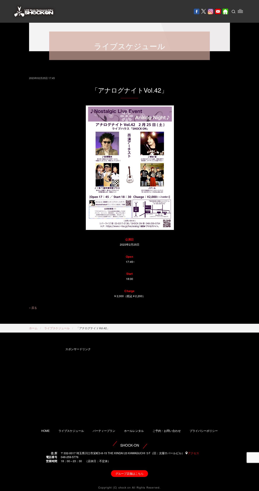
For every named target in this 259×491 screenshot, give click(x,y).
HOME (45, 431)
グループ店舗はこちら (129, 473)
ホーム (33, 328)
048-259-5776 (69, 457)
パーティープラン (104, 431)
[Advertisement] (78, 383)
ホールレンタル (134, 431)
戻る (34, 308)
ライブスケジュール (57, 328)
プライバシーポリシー (204, 431)
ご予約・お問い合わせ (167, 431)
